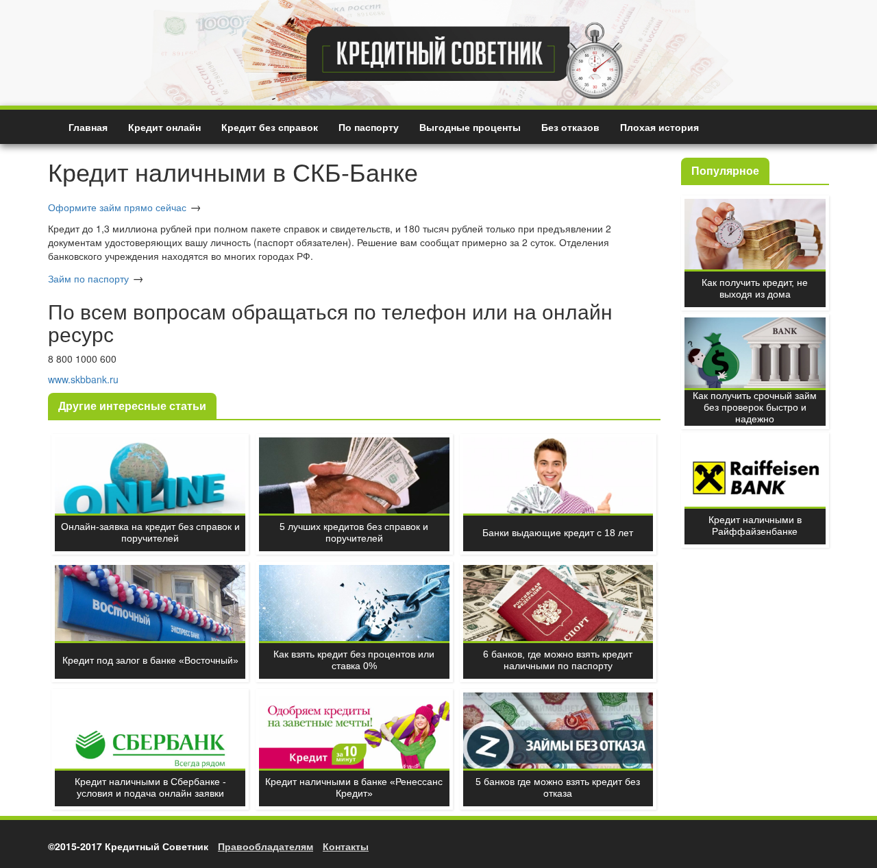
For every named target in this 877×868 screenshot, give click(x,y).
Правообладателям (265, 846)
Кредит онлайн (164, 127)
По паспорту (368, 127)
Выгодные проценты (470, 127)
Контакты (346, 846)
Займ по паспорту (88, 278)
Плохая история (659, 127)
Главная (88, 127)
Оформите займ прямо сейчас (117, 207)
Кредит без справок (269, 127)
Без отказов (570, 127)
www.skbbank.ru (83, 379)
